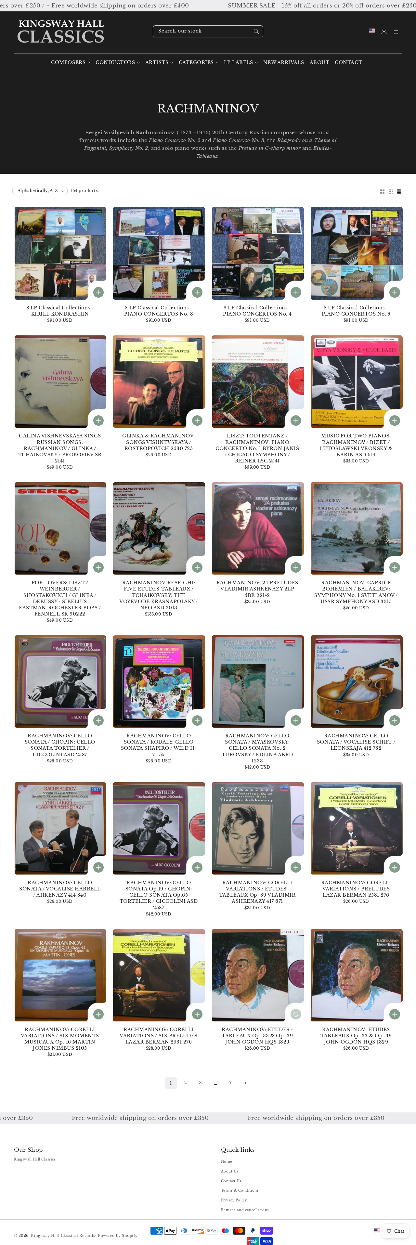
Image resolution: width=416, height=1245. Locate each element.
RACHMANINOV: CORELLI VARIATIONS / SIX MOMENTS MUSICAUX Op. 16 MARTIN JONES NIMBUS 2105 (60, 1039)
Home (226, 1162)
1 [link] (171, 1083)
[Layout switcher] (382, 192)
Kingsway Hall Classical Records (63, 1235)
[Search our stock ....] (256, 31)
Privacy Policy (234, 1200)
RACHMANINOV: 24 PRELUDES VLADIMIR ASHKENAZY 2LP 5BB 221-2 (257, 589)
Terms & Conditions (240, 1190)
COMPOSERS (68, 62)
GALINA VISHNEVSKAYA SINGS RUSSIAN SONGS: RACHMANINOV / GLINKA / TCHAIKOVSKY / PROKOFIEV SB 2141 (60, 448)
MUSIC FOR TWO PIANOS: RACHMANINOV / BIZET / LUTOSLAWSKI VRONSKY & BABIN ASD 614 (356, 445)
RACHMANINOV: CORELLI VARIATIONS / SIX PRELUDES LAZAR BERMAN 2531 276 (159, 1036)
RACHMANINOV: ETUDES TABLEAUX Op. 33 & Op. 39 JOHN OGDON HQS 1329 (356, 1036)
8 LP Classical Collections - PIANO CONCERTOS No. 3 (158, 311)
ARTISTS (157, 62)
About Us (230, 1171)
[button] (396, 31)
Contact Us (231, 1181)
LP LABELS (238, 62)
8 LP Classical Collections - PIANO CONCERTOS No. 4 (257, 311)
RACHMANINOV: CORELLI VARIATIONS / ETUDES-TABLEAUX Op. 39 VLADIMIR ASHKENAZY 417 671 (257, 892)
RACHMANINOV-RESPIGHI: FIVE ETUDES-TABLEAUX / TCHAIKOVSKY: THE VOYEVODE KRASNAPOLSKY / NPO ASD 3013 (158, 595)
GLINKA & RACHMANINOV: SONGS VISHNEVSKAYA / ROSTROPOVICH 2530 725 (158, 442)
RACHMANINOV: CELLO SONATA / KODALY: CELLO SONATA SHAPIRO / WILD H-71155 (159, 745)
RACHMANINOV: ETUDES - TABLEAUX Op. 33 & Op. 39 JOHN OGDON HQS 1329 (257, 1036)
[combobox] (208, 31)
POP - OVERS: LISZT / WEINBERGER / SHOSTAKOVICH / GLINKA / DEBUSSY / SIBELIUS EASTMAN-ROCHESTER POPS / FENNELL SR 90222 (60, 598)
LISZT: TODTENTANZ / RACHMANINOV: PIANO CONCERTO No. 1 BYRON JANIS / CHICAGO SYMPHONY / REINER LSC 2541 (257, 448)
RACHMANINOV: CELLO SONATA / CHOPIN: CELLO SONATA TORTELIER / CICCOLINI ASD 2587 (60, 745)
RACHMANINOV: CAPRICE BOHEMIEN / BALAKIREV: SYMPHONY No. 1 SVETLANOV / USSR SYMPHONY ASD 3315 (355, 592)
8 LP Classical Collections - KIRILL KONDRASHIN (60, 311)
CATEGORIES (196, 62)
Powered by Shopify (117, 1235)
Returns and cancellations (245, 1210)
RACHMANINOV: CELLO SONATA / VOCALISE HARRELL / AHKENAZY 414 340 (60, 889)
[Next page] (245, 1083)
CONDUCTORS (115, 62)
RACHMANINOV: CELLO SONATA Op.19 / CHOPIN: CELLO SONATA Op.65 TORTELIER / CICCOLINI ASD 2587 (159, 895)
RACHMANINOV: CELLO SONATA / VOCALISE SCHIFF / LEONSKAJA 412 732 (356, 742)
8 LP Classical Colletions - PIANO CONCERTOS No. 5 (356, 311)
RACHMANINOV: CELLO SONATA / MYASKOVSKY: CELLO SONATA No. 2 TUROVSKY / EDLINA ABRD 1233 (257, 748)
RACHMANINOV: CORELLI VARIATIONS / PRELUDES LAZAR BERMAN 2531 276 (356, 889)
